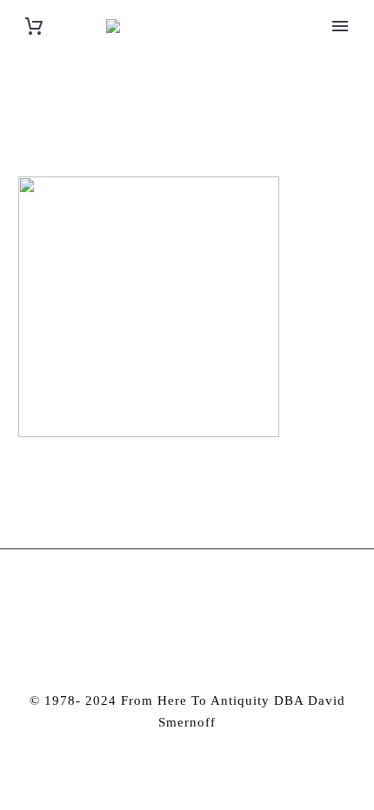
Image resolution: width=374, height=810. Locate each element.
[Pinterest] (199, 596)
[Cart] (34, 26)
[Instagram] (176, 596)
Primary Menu (340, 26)
